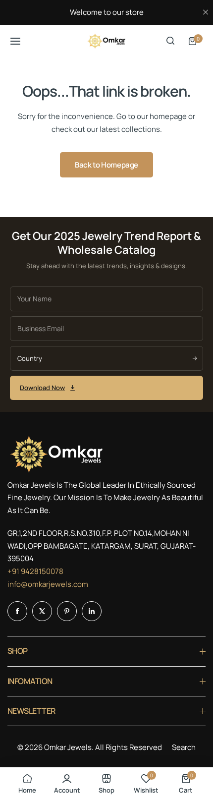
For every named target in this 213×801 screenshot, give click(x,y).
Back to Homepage (106, 165)
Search (184, 747)
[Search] (170, 41)
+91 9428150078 (35, 571)
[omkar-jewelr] (106, 41)
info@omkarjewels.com (47, 584)
